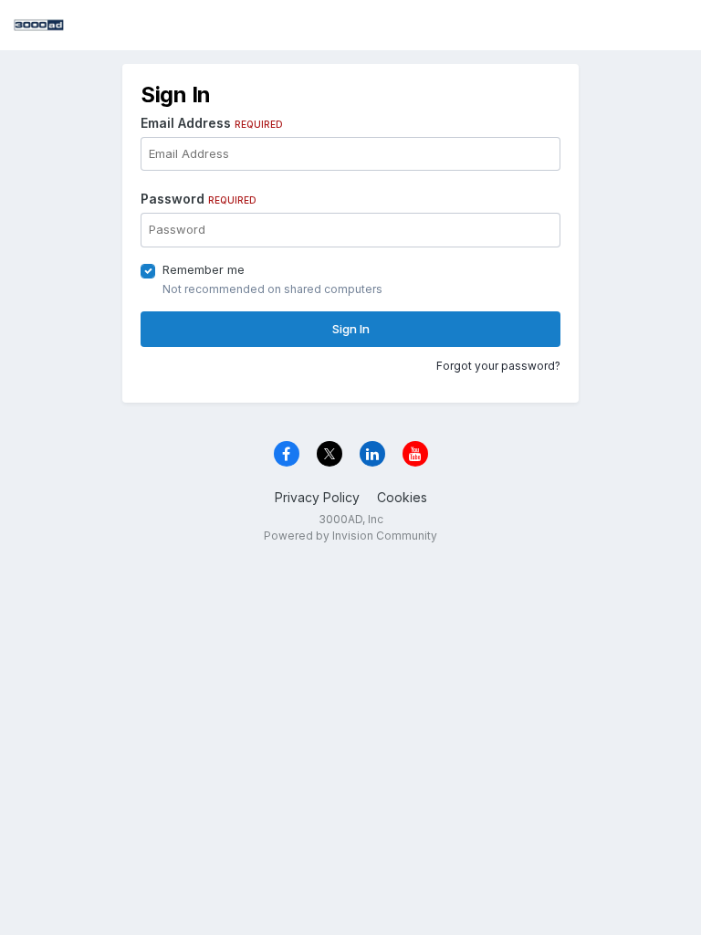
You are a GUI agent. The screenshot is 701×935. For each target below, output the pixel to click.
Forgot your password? (498, 366)
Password (198, 198)
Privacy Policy (317, 497)
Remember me (203, 269)
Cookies (402, 497)
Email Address (212, 123)
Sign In (351, 328)
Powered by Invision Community (350, 535)
